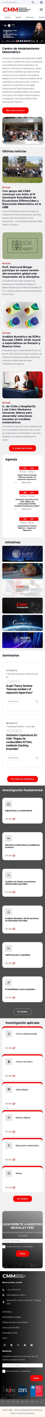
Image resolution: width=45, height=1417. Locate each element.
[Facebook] (24, 1345)
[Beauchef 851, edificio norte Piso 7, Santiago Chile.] (4, 1302)
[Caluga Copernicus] (22, 623)
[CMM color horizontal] (16, 9)
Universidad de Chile (9, 1333)
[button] (33, 2)
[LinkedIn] (11, 1345)
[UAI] (13, 1403)
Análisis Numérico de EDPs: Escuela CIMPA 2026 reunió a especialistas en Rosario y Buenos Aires (21, 341)
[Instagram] (4, 1345)
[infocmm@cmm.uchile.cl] (4, 1295)
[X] (18, 1345)
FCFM (4, 1338)
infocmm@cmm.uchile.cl (16, 1295)
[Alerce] (22, 554)
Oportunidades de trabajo (11, 1317)
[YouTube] (31, 1345)
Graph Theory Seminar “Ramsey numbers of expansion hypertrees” (27, 477)
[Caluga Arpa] (22, 571)
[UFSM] (41, 1403)
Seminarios (26, 482)
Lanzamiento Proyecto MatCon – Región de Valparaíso (27, 528)
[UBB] (37, 1403)
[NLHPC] (22, 640)
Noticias (6, 188)
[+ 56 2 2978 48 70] (4, 1290)
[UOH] (27, 1403)
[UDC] (8, 1403)
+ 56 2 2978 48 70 (14, 1290)
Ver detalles (13, 701)
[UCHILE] (3, 1403)
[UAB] (18, 1403)
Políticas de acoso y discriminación (15, 1322)
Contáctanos (7, 1312)
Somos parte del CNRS (10, 1327)
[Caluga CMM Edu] (22, 588)
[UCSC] (22, 1403)
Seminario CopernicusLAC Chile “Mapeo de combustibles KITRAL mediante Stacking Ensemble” (27, 502)
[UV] (32, 1403)
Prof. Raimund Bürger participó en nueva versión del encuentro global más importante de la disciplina (20, 271)
